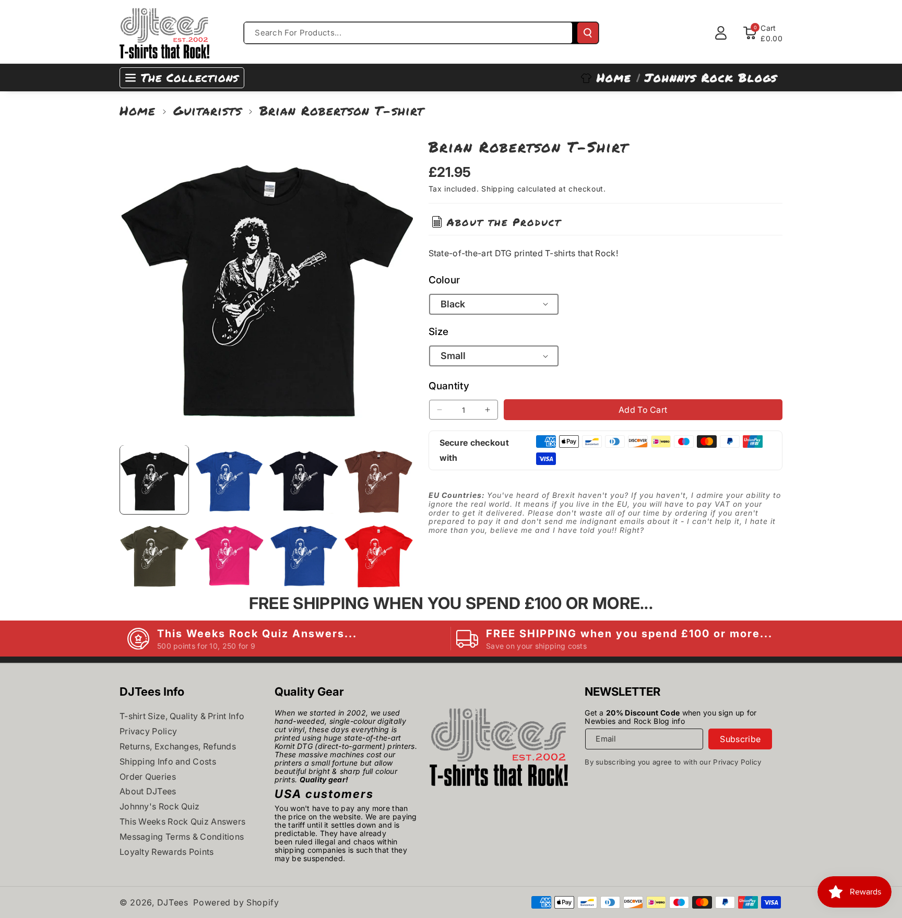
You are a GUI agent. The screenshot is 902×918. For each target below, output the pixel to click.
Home (138, 110)
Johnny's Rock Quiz (159, 806)
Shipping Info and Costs (168, 761)
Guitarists (207, 110)
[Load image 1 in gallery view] (154, 479)
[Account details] (720, 32)
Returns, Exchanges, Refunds (178, 746)
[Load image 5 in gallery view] (154, 554)
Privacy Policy (148, 731)
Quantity (449, 386)
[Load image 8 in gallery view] (378, 554)
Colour (444, 279)
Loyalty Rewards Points (167, 852)
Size (439, 331)
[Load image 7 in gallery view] (303, 554)
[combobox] (408, 32)
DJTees (172, 902)
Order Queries (148, 776)
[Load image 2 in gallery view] (229, 479)
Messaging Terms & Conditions (182, 836)
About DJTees (148, 791)
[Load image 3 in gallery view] (303, 479)
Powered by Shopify (236, 902)
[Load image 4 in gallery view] (378, 479)
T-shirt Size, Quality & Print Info (182, 716)
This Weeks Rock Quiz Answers (182, 821)
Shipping (498, 188)
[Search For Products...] (587, 32)
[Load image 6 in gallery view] (229, 554)
